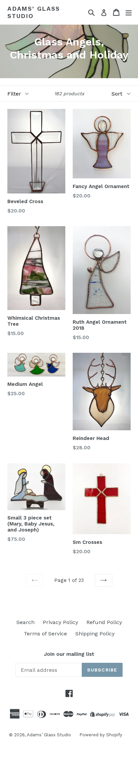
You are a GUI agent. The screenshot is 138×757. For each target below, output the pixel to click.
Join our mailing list (69, 654)
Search (25, 622)
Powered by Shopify (100, 734)
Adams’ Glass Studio (33, 12)
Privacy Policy (60, 622)
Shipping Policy (95, 633)
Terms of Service (45, 633)
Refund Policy (104, 622)
